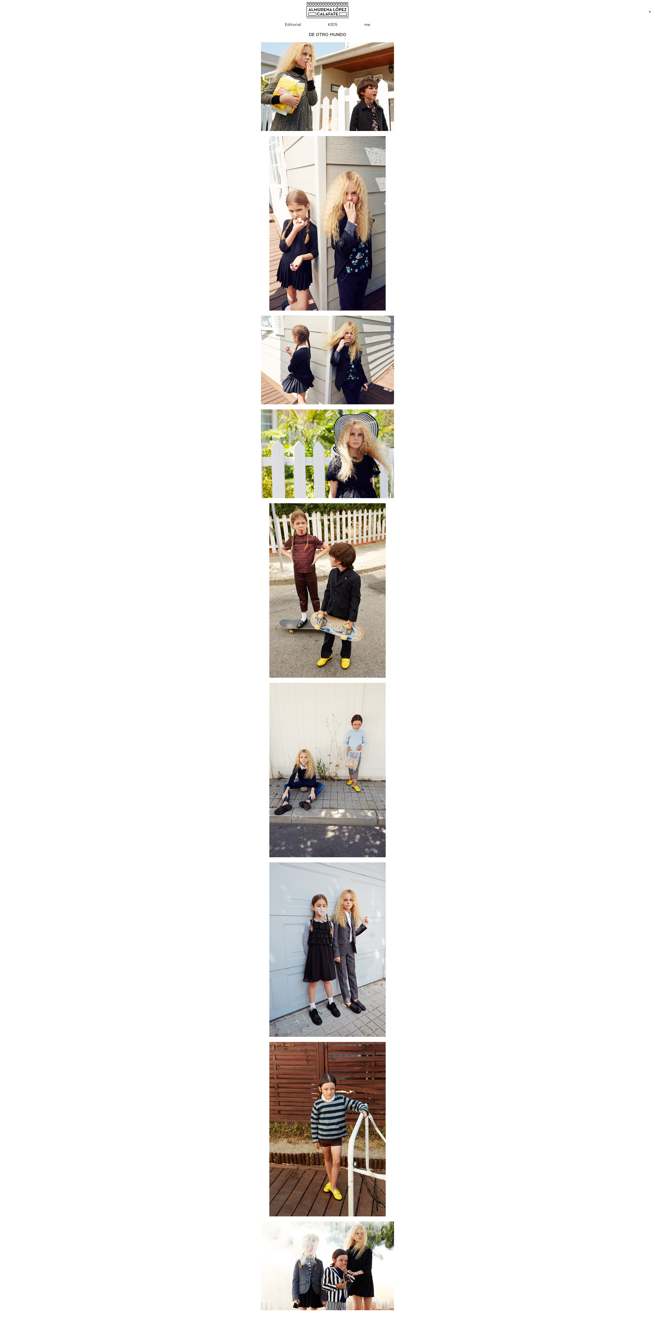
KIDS (333, 24)
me (367, 24)
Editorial (293, 24)
